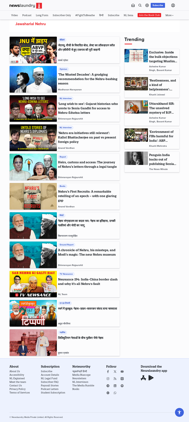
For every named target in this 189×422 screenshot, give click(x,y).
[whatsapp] (115, 393)
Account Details (50, 374)
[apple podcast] (122, 379)
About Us (14, 371)
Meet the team (17, 381)
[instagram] (107, 379)
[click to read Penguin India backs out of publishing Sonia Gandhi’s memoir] (136, 162)
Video (14, 15)
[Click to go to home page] (25, 6)
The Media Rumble (83, 385)
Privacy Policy (17, 389)
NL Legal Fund (49, 378)
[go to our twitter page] (115, 372)
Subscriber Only (62, 15)
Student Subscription (53, 392)
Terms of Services (19, 392)
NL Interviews (80, 381)
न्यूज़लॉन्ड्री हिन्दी (79, 371)
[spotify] (122, 386)
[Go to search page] (140, 5)
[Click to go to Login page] (173, 5)
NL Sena (128, 15)
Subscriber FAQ (49, 381)
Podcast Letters (49, 389)
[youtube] (122, 372)
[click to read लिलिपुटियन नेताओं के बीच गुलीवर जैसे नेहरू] (33, 342)
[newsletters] (133, 5)
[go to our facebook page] (107, 372)
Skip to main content (24, 23)
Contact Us (15, 385)
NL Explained (17, 378)
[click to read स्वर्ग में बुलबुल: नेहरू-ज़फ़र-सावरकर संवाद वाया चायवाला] (33, 313)
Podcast (26, 15)
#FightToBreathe (85, 15)
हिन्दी (101, 15)
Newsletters (79, 378)
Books (75, 389)
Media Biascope (81, 374)
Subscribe (158, 5)
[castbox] (107, 393)
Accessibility (16, 374)
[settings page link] (147, 5)
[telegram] (107, 386)
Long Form (42, 15)
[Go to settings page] (179, 412)
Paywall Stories (50, 385)
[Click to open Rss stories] (115, 379)
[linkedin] (115, 386)
